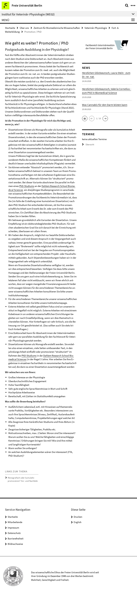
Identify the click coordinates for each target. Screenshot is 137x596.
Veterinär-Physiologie (96, 27)
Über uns (24, 27)
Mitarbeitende (15, 522)
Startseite (10, 27)
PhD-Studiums (26, 186)
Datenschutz (14, 533)
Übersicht (90, 144)
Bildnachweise (15, 543)
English (77, 522)
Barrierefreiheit (15, 538)
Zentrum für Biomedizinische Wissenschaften (57, 27)
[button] (84, 118)
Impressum (13, 527)
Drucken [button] (78, 516)
